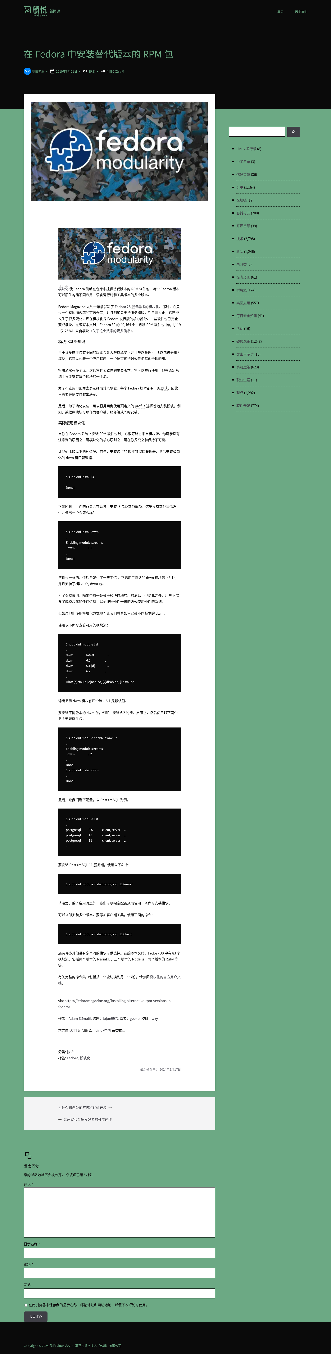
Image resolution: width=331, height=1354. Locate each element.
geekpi (135, 1018)
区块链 (241, 200)
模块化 (63, 288)
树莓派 (241, 289)
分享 (239, 187)
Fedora (72, 1057)
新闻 (239, 251)
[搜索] (293, 132)
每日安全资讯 (246, 315)
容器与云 (243, 212)
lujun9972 (111, 1018)
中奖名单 (243, 161)
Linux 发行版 (246, 148)
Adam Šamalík (80, 1018)
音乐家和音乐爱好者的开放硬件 (88, 1119)
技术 (92, 71)
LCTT (73, 1030)
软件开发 (243, 405)
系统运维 (243, 366)
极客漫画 (243, 277)
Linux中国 (103, 1030)
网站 (27, 1284)
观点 (239, 392)
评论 (28, 1184)
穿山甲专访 (245, 354)
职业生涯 (243, 379)
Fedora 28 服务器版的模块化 (137, 306)
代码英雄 (243, 174)
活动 (239, 328)
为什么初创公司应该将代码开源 (82, 1107)
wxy (155, 1018)
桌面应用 (243, 302)
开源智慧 (243, 225)
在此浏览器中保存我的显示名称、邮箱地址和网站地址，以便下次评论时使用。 (89, 1304)
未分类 (241, 264)
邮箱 (28, 1264)
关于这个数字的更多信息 (111, 330)
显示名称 (32, 1243)
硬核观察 (243, 341)
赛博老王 (38, 71)
